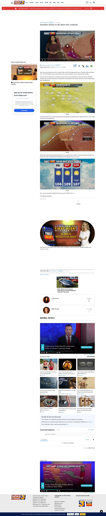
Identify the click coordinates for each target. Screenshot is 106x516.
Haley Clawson (51, 65)
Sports (36, 2)
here (74, 193)
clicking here (90, 421)
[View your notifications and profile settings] (93, 439)
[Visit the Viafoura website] (92, 464)
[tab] (44, 439)
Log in (89, 429)
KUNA (41, 2)
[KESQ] (19, 2)
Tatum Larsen (44, 65)
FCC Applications (43, 511)
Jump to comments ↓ (44, 274)
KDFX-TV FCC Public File (39, 509)
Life (51, 2)
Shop (54, 2)
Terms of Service (37, 502)
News (26, 2)
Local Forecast (53, 270)
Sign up (92, 429)
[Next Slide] (94, 209)
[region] (67, 447)
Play (58, 2)
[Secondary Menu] (13, 2)
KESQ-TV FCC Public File (39, 505)
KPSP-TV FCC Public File (39, 507)
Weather (32, 2)
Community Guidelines (38, 504)
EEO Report (36, 511)
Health (46, 2)
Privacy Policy (44, 502)
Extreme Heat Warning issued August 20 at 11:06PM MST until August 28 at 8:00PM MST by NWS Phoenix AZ (55, 8)
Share (62, 2)
